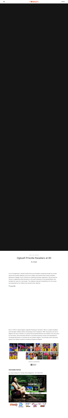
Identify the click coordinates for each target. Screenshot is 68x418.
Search (63, 1)
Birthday (37, 255)
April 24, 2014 (31, 255)
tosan (35, 262)
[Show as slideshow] (34, 361)
